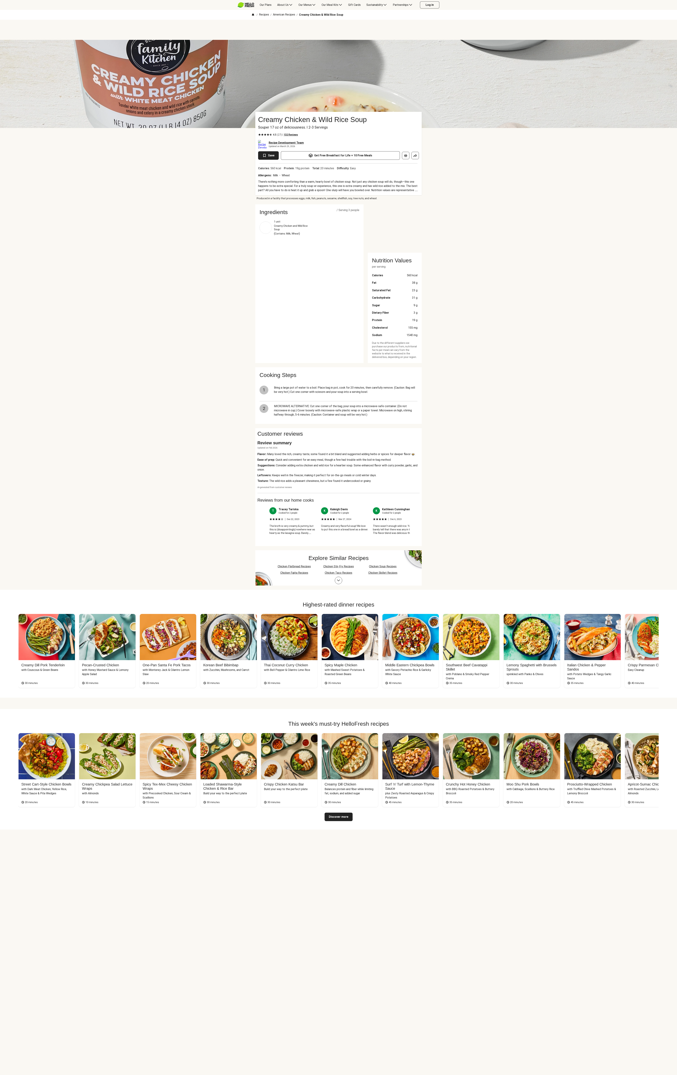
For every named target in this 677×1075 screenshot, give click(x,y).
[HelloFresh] (246, 5)
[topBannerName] (338, 30)
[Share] (415, 155)
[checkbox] (259, 134)
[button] (309, 212)
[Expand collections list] (338, 580)
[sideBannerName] (394, 226)
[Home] (253, 15)
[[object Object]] (405, 155)
